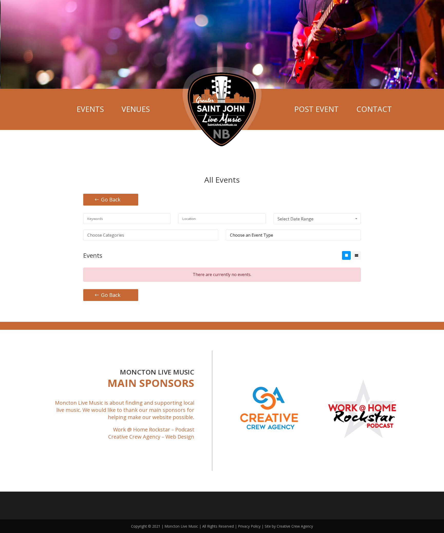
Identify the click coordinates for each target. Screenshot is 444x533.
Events (90, 109)
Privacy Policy (249, 526)
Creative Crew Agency (134, 436)
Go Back (111, 199)
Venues (136, 109)
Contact (374, 109)
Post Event (316, 109)
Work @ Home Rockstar (141, 429)
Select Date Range (295, 219)
